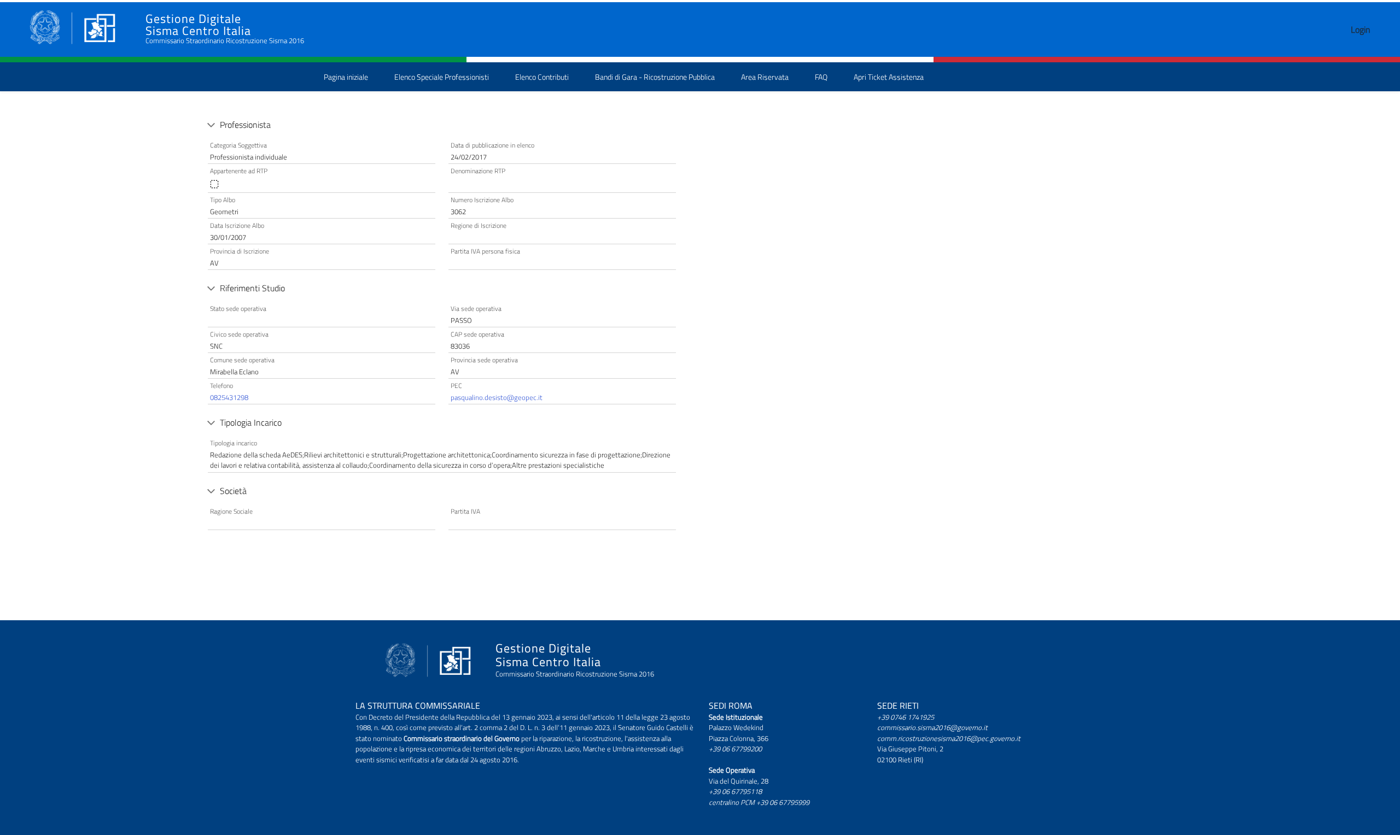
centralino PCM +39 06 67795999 (759, 802)
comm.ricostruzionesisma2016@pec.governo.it (948, 738)
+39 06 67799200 (735, 748)
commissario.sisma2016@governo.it (932, 727)
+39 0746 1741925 (905, 716)
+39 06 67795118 (735, 791)
